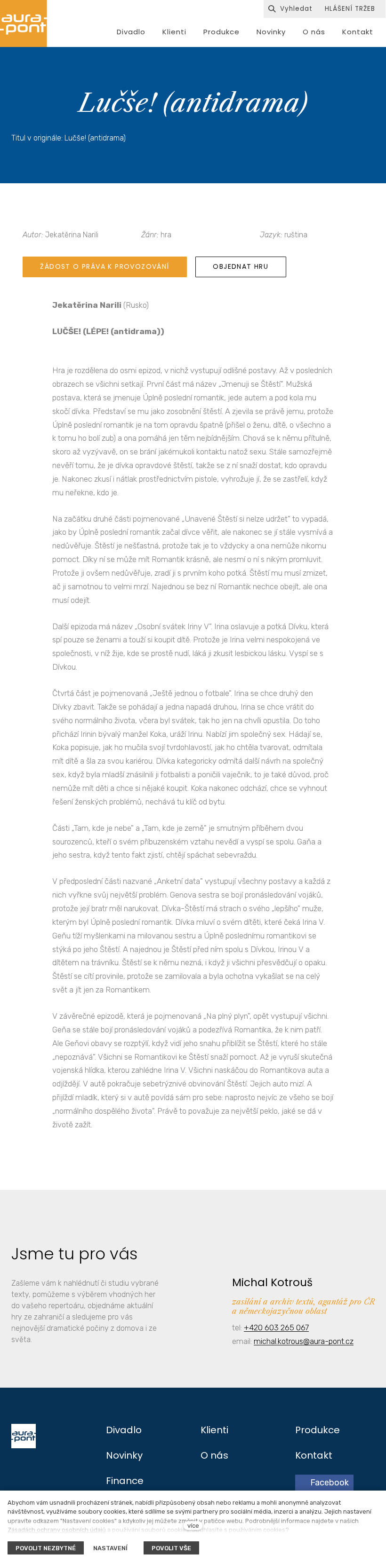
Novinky (124, 1455)
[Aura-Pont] (23, 23)
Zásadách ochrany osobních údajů (57, 1529)
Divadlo (124, 1430)
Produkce (317, 1430)
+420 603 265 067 (276, 1327)
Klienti (214, 1430)
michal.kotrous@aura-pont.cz (304, 1341)
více (193, 1525)
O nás (214, 1455)
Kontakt (313, 1455)
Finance (125, 1480)
